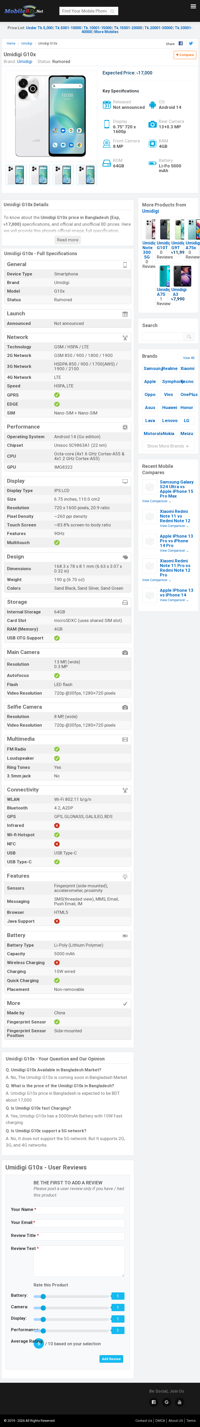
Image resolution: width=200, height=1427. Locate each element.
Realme (169, 368)
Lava (150, 420)
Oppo (150, 394)
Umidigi (150, 211)
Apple (150, 381)
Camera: (19, 1306)
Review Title (25, 1235)
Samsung (151, 368)
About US (175, 1421)
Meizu (186, 433)
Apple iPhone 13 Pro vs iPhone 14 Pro (176, 540)
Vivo (168, 394)
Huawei (169, 407)
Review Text (25, 1248)
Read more (67, 239)
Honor (186, 407)
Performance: (25, 1329)
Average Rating (26, 1341)
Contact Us (143, 1421)
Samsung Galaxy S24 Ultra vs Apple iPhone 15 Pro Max (177, 489)
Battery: (19, 1295)
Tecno (186, 381)
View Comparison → (156, 501)
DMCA (160, 1421)
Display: (19, 1318)
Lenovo (169, 420)
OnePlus (187, 394)
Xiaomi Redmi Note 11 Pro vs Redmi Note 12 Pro (175, 567)
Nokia (168, 433)
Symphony (169, 381)
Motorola (151, 433)
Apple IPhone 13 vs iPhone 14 (176, 593)
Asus (150, 407)
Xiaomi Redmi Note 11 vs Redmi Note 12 (175, 516)
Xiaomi (187, 368)
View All (189, 358)
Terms (191, 1421)
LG (186, 420)
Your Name (23, 1209)
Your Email (23, 1222)
